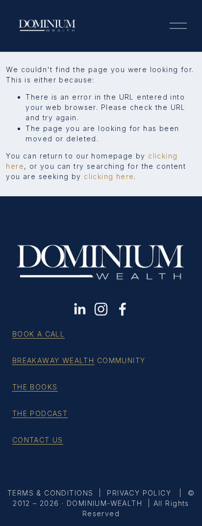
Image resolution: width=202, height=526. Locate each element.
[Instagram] (101, 309)
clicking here (109, 176)
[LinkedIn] (79, 309)
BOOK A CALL (38, 334)
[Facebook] (122, 309)
